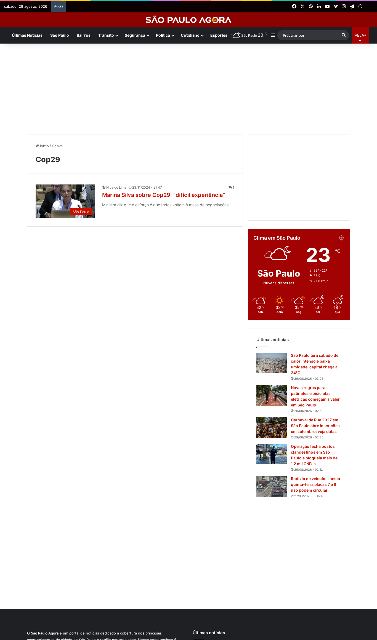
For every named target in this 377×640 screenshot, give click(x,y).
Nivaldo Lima (116, 187)
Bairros (84, 35)
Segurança (135, 35)
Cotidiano (190, 35)
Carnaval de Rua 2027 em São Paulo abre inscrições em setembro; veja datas (315, 425)
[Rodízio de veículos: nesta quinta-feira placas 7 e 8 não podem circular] (271, 486)
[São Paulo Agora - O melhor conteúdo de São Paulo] (189, 19)
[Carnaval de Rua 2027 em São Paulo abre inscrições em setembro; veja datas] (271, 427)
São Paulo (59, 35)
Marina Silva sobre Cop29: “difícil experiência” (163, 195)
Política (163, 35)
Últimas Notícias (27, 35)
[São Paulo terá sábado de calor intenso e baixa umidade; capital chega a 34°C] (271, 363)
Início (44, 146)
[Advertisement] (188, 87)
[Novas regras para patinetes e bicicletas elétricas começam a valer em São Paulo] (271, 395)
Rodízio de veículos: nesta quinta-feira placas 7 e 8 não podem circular (315, 484)
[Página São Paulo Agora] (369, 6)
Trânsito (106, 35)
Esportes (218, 35)
